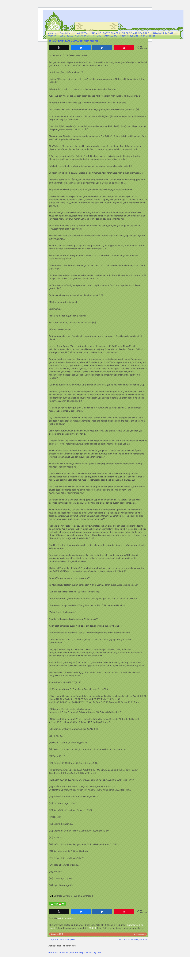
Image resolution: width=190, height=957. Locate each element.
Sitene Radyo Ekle (129, 35)
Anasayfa (52, 33)
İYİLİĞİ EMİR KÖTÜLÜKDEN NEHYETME (74, 40)
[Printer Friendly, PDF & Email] (57, 904)
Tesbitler (91, 30)
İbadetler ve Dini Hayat (66, 918)
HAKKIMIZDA (81, 33)
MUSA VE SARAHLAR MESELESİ (62, 940)
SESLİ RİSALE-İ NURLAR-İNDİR (75, 35)
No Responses (139, 934)
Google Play (66, 33)
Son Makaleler (148, 35)
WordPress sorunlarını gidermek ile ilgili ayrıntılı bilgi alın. (74, 952)
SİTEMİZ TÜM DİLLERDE (105, 35)
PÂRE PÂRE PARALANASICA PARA (133, 940)
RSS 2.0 (92, 928)
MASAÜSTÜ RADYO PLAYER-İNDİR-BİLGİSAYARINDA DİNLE (120, 33)
